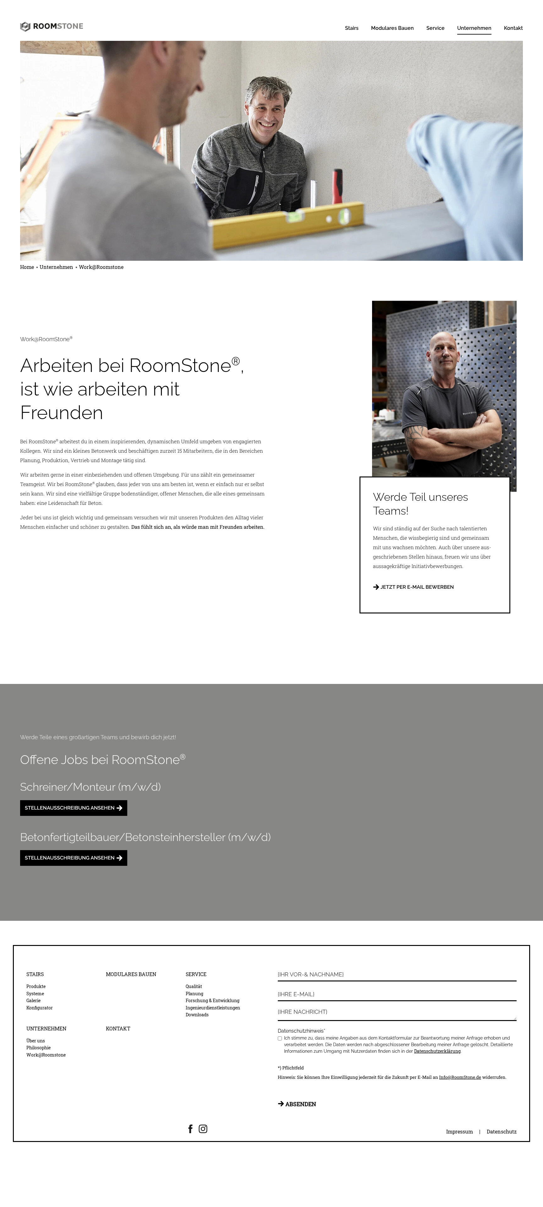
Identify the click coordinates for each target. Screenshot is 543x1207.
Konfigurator (39, 1008)
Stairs (352, 28)
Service (435, 28)
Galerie (33, 1000)
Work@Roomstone (101, 267)
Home (27, 267)
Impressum (459, 1131)
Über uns (35, 1041)
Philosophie (38, 1048)
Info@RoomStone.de (460, 1077)
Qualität (194, 986)
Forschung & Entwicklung (212, 1000)
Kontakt (513, 28)
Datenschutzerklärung (437, 1051)
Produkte (36, 986)
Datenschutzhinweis (301, 1031)
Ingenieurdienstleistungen (213, 1008)
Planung (194, 994)
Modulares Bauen (392, 28)
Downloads (197, 1015)
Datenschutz (502, 1131)
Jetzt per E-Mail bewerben (417, 587)
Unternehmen (474, 28)
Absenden (300, 1104)
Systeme (35, 994)
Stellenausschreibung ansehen (70, 808)
